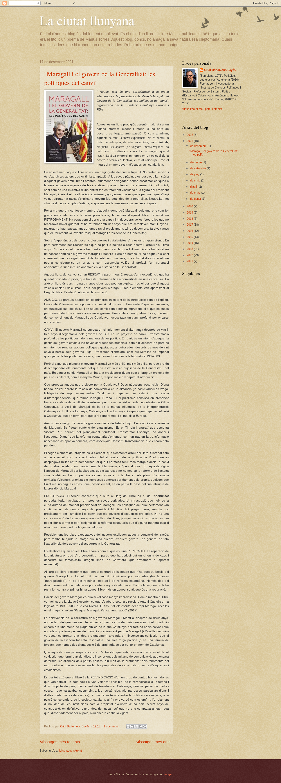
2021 (190, 141)
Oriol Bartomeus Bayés (220, 70)
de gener (196, 198)
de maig (195, 180)
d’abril (194, 186)
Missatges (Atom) (70, 750)
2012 (190, 255)
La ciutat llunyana (87, 20)
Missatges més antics (154, 742)
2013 (190, 249)
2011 (190, 261)
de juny (195, 174)
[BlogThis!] (132, 726)
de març (195, 192)
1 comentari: (112, 726)
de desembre (198, 146)
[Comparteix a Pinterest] (144, 726)
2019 (190, 212)
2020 (190, 206)
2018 (190, 218)
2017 (190, 224)
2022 (190, 134)
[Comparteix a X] (136, 726)
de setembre (198, 168)
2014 (190, 243)
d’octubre (196, 162)
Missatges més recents (60, 742)
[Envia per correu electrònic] (128, 726)
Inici (107, 742)
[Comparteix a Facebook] (140, 726)
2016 (190, 230)
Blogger (167, 774)
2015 (190, 237)
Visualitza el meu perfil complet (202, 109)
